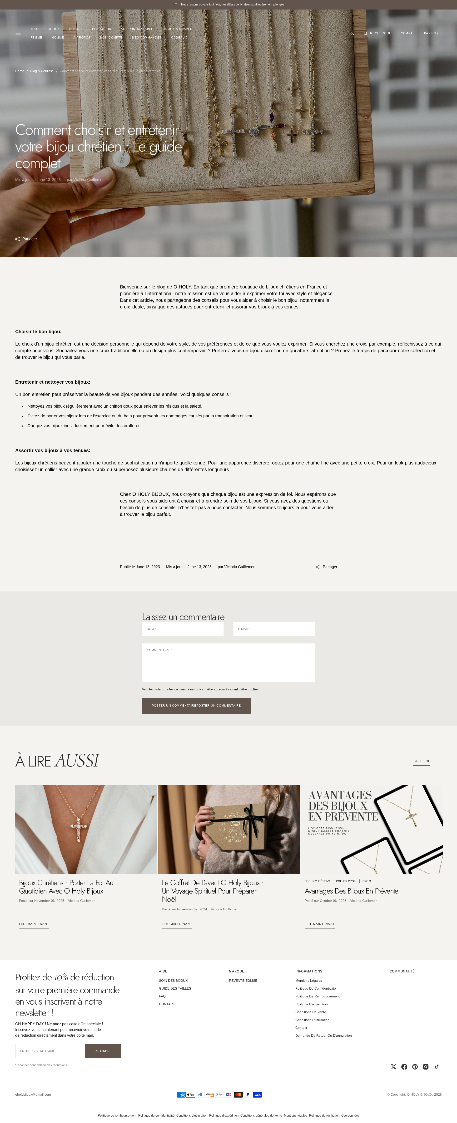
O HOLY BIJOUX (419, 1094)
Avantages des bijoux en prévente (351, 890)
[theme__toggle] (352, 33)
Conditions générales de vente (261, 1115)
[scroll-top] (446, 1112)
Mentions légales (295, 1115)
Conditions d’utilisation (191, 1115)
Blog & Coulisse (42, 71)
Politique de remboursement (117, 1115)
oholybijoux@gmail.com (33, 1094)
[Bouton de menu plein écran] (18, 33)
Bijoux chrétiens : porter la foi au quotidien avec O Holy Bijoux (66, 886)
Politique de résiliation (324, 1115)
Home (19, 71)
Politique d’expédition (223, 1115)
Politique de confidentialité (156, 1115)
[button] (377, 33)
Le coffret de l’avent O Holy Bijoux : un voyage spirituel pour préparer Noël (212, 891)
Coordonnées (350, 1115)
